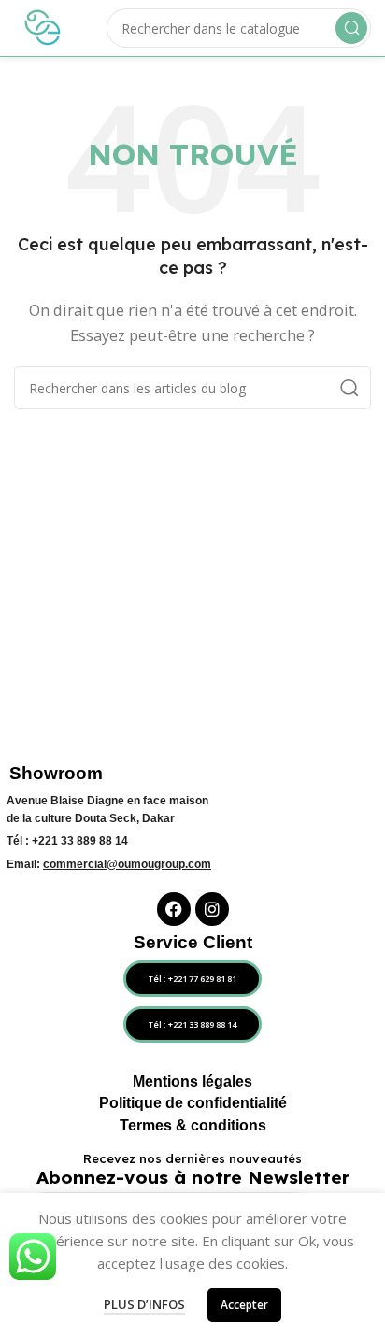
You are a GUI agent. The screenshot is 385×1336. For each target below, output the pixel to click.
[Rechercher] (351, 28)
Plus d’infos (144, 1304)
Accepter (244, 1305)
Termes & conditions (193, 1125)
